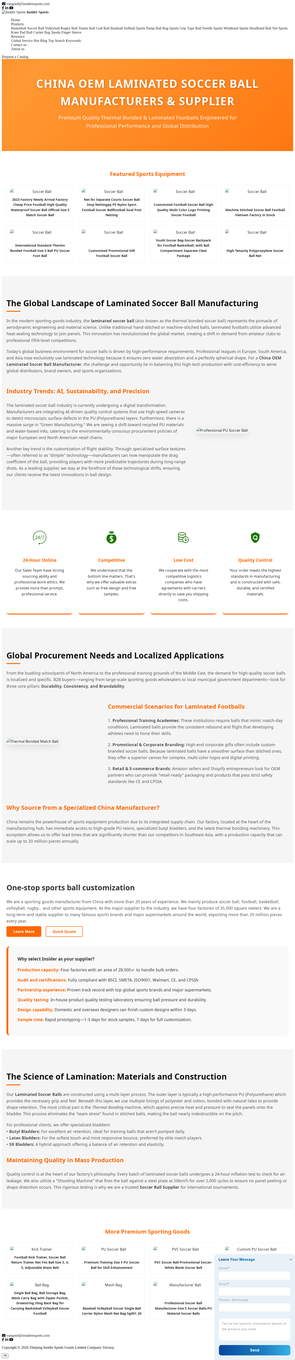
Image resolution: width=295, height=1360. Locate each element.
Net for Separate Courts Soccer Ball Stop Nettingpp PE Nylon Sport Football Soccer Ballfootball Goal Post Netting (112, 207)
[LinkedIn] (6, 8)
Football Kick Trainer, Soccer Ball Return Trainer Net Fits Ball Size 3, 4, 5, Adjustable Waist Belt (40, 1262)
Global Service (22, 41)
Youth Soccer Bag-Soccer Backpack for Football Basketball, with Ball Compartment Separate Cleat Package (183, 248)
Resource (18, 36)
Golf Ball (102, 28)
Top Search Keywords (64, 41)
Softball (129, 28)
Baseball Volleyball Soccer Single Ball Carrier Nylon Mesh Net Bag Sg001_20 (112, 1311)
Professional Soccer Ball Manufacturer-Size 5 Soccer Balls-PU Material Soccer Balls (183, 1308)
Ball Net (271, 28)
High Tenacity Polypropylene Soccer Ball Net (255, 253)
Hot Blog (40, 41)
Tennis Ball (86, 28)
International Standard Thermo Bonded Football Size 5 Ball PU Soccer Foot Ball (40, 250)
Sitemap (108, 1347)
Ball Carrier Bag (38, 32)
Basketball (18, 28)
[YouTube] (11, 8)
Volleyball (52, 28)
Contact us (19, 45)
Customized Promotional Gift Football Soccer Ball (111, 253)
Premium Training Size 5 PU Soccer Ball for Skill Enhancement (111, 1265)
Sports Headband (251, 28)
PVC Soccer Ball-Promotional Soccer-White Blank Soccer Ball (183, 1265)
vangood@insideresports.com (28, 4)
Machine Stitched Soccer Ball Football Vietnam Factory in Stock (255, 212)
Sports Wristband (225, 28)
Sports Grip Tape (181, 28)
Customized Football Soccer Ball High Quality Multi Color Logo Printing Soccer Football (183, 209)
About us (17, 49)
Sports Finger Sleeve (66, 32)
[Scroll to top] (5, 1355)
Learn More (23, 931)
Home (15, 20)
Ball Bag (162, 28)
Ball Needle (203, 28)
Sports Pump (145, 28)
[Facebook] (3, 8)
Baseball (116, 28)
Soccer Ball (35, 28)
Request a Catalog (15, 57)
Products (17, 24)
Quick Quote (64, 931)
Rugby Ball (69, 28)
